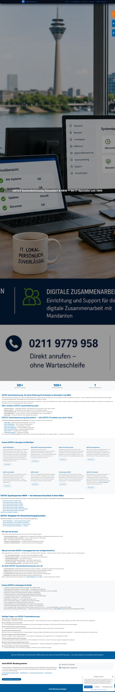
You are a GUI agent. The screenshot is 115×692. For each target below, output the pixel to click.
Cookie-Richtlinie (94, 689)
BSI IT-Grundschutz (104, 482)
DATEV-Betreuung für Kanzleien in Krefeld (12, 505)
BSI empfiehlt (58, 608)
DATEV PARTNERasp (9, 424)
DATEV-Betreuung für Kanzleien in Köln (12, 500)
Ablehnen (97, 686)
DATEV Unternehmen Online (11, 429)
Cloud (84, 1)
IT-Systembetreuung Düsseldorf (10, 673)
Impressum (104, 689)
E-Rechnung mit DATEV (9, 432)
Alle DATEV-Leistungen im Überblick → (10, 512)
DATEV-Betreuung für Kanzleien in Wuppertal (13, 507)
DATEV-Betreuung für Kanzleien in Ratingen (13, 504)
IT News (98, 1)
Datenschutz (99, 689)
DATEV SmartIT (8, 430)
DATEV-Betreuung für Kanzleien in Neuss (12, 502)
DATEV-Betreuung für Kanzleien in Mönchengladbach (15, 508)
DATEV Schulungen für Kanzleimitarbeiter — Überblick (15, 525)
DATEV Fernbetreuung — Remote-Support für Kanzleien (16, 522)
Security (91, 1)
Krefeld (40, 577)
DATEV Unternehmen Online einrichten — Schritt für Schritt (16, 524)
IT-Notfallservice (24, 673)
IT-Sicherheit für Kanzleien (36, 673)
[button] (112, 676)
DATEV (67, 1)
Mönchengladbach (31, 577)
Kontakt (104, 1)
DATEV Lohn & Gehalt (9, 426)
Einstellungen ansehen (108, 686)
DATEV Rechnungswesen (10, 427)
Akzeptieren (88, 686)
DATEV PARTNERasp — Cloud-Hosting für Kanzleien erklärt (16, 520)
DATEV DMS (7, 422)
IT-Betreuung (75, 1)
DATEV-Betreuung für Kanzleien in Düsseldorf (13, 510)
